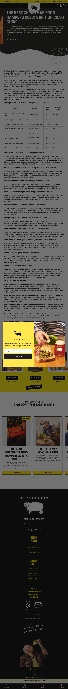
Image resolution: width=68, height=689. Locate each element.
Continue (18, 356)
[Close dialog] (63, 324)
